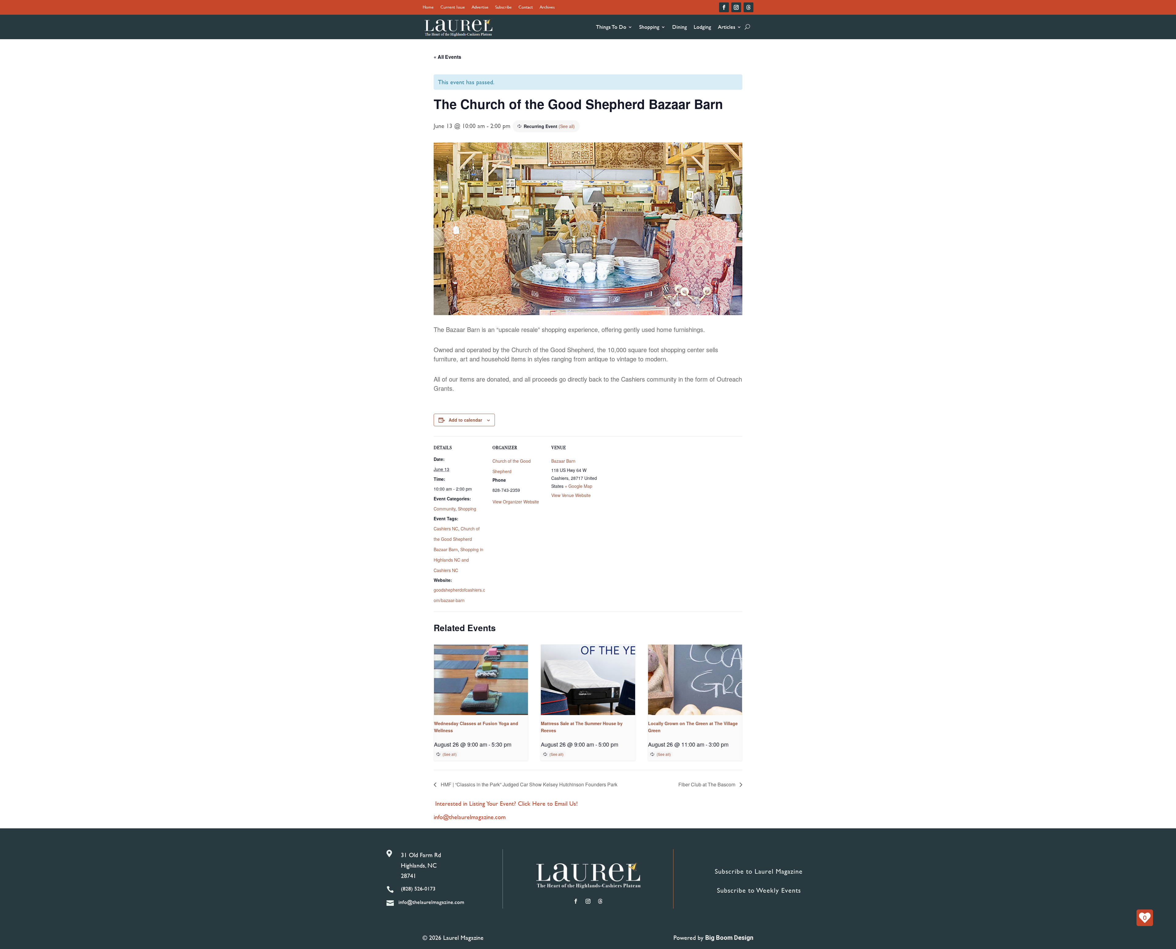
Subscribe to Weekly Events (759, 890)
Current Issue (452, 7)
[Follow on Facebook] (724, 7)
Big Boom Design (729, 937)
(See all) (567, 126)
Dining (679, 27)
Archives (547, 7)
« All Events (447, 56)
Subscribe (503, 7)
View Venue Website (571, 495)
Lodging (702, 27)
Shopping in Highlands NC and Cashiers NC (458, 559)
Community (444, 509)
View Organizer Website (515, 502)
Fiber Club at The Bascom (707, 784)
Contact (525, 7)
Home (428, 7)
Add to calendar (465, 420)
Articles (726, 27)
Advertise (480, 7)
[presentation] (481, 680)
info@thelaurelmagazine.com (470, 816)
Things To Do (611, 27)
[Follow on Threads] (748, 7)
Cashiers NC (446, 528)
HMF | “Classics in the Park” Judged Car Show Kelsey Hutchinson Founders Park (528, 784)
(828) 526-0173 (418, 888)
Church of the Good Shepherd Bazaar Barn (457, 538)
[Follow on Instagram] (736, 7)
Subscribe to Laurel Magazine (759, 871)
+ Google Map (578, 486)
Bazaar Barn (563, 461)
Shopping (649, 27)
